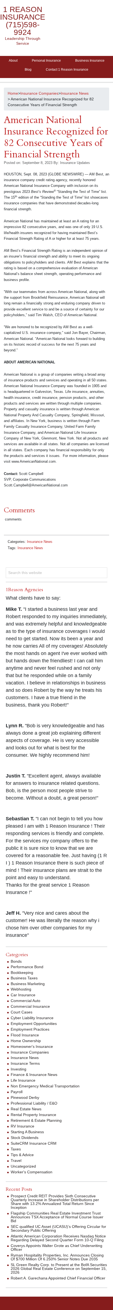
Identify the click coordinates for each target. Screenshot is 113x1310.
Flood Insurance (25, 1035)
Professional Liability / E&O (34, 1103)
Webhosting (21, 989)
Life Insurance (23, 1080)
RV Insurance (22, 1126)
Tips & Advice (22, 1155)
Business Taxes (24, 978)
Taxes (16, 1149)
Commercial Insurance (30, 1006)
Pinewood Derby (25, 1097)
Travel (16, 1160)
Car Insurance (23, 995)
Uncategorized (23, 1166)
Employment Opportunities (34, 1023)
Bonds (16, 961)
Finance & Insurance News (34, 1074)
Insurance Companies (30, 1052)
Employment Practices (30, 1029)
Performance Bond (27, 967)
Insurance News (39, 542)
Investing (18, 1069)
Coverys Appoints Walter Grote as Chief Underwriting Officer (56, 1247)
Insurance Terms (25, 1063)
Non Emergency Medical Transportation (45, 1086)
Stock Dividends (24, 1137)
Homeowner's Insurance (32, 1046)
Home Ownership (26, 1041)
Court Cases (21, 1012)
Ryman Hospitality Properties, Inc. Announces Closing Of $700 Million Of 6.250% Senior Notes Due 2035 (57, 1257)
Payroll (16, 1092)
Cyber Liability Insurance (32, 1018)
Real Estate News (26, 1109)
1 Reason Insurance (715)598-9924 (22, 21)
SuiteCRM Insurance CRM (33, 1143)
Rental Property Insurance (33, 1114)
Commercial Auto (25, 1000)
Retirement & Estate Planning (36, 1120)
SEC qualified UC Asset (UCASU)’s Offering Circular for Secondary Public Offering (58, 1228)
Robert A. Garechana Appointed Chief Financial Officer (58, 1278)
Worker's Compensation (31, 1172)
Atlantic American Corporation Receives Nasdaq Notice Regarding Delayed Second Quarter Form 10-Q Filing (58, 1238)
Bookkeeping (22, 972)
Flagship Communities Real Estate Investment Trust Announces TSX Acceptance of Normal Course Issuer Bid (57, 1217)
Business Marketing (28, 984)
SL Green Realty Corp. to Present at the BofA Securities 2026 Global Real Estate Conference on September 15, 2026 (59, 1269)
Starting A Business (27, 1132)
